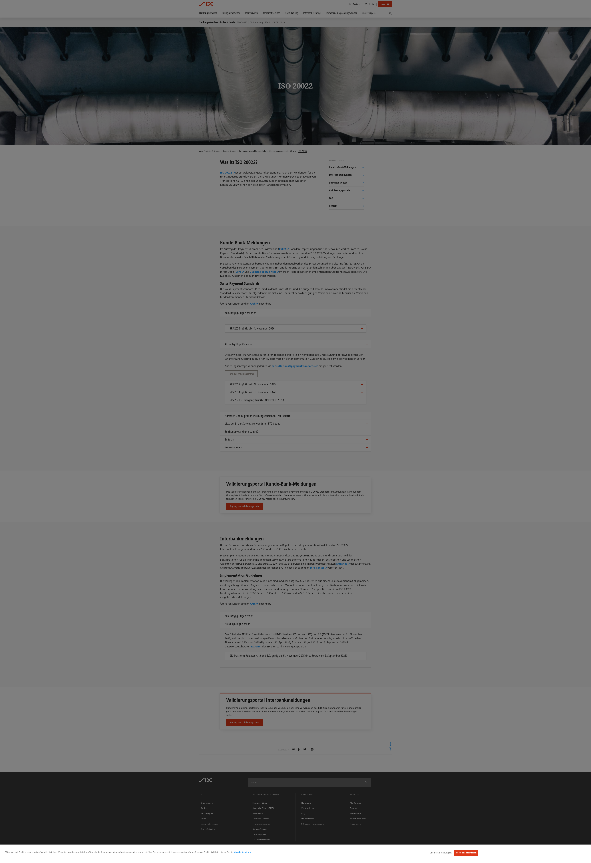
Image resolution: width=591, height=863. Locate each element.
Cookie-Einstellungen (441, 852)
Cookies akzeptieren (466, 852)
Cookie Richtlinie (242, 852)
